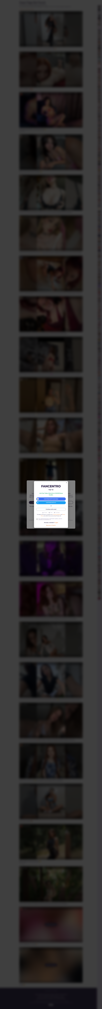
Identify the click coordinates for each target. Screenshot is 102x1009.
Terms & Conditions (56, 514)
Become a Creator (51, 525)
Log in (56, 522)
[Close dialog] (66, 483)
